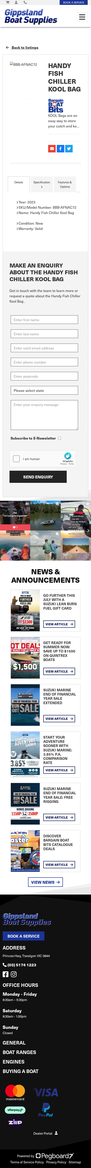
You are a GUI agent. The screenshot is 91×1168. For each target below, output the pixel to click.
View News (43, 882)
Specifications (42, 184)
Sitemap (75, 1162)
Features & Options (65, 184)
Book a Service (24, 936)
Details (18, 182)
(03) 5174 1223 (22, 965)
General (14, 1042)
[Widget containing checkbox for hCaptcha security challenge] (42, 458)
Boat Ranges (19, 1052)
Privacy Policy (56, 1162)
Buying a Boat (21, 1071)
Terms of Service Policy (27, 1162)
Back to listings (24, 47)
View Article (57, 624)
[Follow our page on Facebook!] (6, 975)
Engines (14, 1061)
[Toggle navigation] (82, 17)
